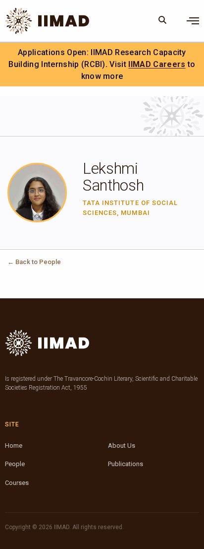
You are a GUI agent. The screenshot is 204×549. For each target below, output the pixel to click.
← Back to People (34, 262)
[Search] (162, 21)
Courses (17, 482)
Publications (125, 464)
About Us (121, 445)
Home (13, 445)
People (15, 464)
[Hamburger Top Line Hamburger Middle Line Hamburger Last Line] (193, 20)
